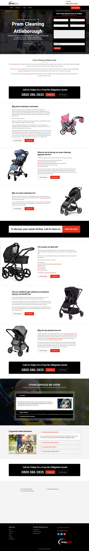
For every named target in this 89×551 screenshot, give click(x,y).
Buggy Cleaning (36, 533)
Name (55, 18)
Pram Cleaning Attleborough (26, 489)
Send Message (57, 48)
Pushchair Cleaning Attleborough (27, 491)
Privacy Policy (12, 539)
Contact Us (50, 94)
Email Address (73, 18)
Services (55, 42)
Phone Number (72, 23)
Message (55, 29)
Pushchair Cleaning (37, 531)
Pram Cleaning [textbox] (57, 44)
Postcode (55, 23)
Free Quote (11, 531)
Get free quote (28, 43)
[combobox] (69, 44)
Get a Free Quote (75, 7)
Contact (30, 7)
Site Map (11, 537)
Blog (24, 7)
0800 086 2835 (72, 4)
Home (11, 7)
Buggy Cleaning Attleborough (53, 489)
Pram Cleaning (36, 529)
